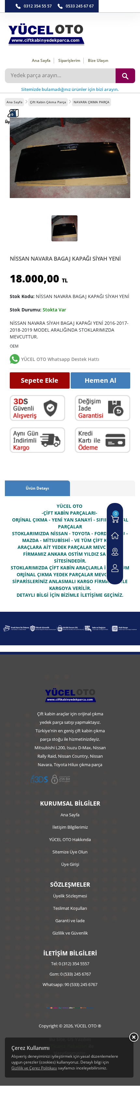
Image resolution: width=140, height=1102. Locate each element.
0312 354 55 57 (38, 6)
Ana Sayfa (41, 60)
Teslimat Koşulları (70, 908)
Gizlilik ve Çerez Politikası (34, 1068)
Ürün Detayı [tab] (37, 488)
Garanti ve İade (70, 920)
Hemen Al (100, 380)
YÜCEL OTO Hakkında (70, 839)
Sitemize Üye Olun (70, 852)
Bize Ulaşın (98, 60)
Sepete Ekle (39, 380)
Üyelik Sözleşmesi (70, 896)
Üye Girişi (70, 864)
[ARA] (125, 75)
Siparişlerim (69, 60)
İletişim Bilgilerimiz (70, 827)
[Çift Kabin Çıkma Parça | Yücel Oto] (70, 33)
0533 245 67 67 (80, 6)
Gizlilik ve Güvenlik (70, 933)
